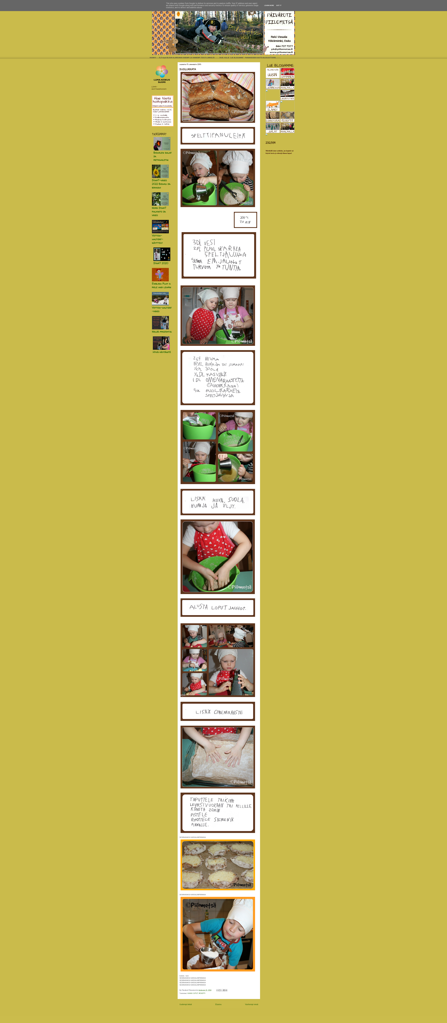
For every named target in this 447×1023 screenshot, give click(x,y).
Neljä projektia (162, 331)
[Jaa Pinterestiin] (226, 990)
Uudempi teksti (185, 1004)
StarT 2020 (160, 263)
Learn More (269, 5)
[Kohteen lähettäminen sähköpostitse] (217, 990)
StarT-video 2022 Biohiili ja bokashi (161, 184)
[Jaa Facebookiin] (224, 990)
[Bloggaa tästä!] (219, 990)
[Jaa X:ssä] (222, 990)
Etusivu (218, 1004)
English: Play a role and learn (161, 285)
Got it (278, 5)
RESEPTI (202, 993)
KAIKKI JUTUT (193, 993)
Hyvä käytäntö (162, 352)
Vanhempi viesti (251, 1004)
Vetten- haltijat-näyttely (157, 239)
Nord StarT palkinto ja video (159, 211)
